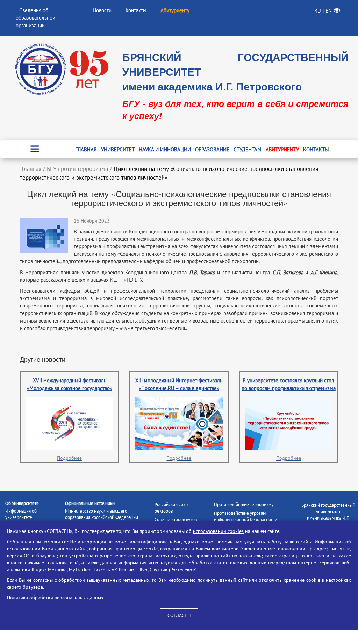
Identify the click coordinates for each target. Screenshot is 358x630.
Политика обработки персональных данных (55, 598)
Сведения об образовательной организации (35, 18)
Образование (212, 149)
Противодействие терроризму (243, 504)
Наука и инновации (165, 149)
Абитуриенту (282, 149)
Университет (118, 149)
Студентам (248, 149)
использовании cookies (218, 531)
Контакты (136, 10)
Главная (86, 149)
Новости (102, 10)
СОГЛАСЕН (179, 615)
